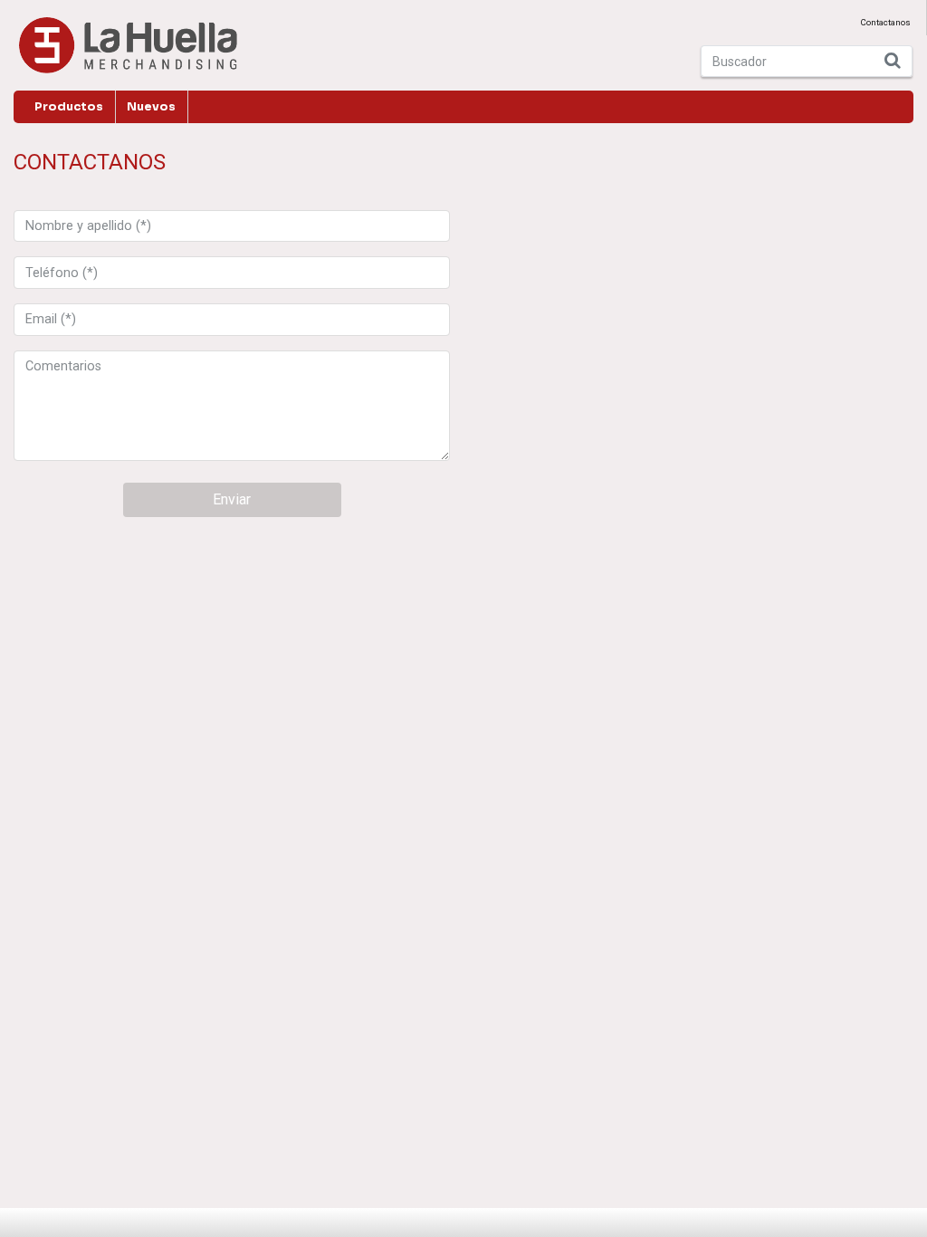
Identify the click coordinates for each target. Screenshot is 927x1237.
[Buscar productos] (893, 61)
